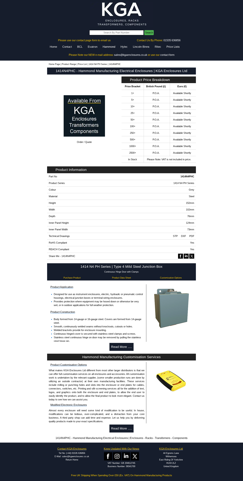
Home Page (54, 64)
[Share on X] (191, 256)
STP (175, 236)
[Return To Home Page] (121, 14)
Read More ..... (121, 347)
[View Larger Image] (171, 307)
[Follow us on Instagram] (117, 456)
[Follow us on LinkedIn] (126, 456)
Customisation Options (171, 278)
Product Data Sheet (121, 278)
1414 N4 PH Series (98, 64)
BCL (79, 46)
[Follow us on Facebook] (108, 456)
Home (53, 46)
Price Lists (173, 46)
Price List (82, 64)
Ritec (158, 46)
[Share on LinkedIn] (186, 256)
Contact (67, 46)
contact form (167, 54)
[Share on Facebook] (180, 256)
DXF (183, 236)
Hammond (109, 46)
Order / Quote (84, 142)
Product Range (69, 64)
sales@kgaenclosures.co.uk (130, 54)
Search (149, 32)
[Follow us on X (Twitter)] (135, 456)
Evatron (92, 46)
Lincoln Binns (141, 46)
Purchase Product (72, 278)
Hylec (124, 46)
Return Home (72, 459)
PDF (191, 236)
